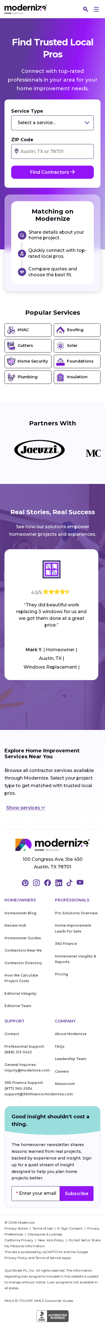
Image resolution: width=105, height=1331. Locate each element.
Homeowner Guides (22, 938)
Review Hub (15, 925)
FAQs (59, 1046)
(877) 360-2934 (18, 1088)
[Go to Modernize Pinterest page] (25, 883)
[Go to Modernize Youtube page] (80, 883)
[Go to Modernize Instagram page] (36, 883)
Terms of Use (42, 1228)
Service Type (27, 111)
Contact (11, 1034)
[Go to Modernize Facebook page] (47, 883)
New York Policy (51, 1240)
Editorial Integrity (20, 993)
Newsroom (65, 1084)
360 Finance (66, 944)
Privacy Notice (16, 1228)
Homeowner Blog (20, 913)
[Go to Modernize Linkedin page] (58, 883)
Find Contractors (50, 172)
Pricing (61, 974)
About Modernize (71, 1034)
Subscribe (76, 1193)
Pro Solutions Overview (76, 913)
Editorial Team (17, 1006)
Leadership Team (70, 1059)
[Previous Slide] (41, 696)
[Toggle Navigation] (96, 9)
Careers (62, 1071)
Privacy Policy (15, 1258)
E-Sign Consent (70, 1228)
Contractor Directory (23, 963)
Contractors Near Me (23, 950)
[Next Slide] (64, 696)
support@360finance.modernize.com (38, 1094)
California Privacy (19, 1240)
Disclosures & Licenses (45, 1234)
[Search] (85, 9)
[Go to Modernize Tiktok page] (69, 883)
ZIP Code (22, 139)
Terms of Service (48, 1258)
